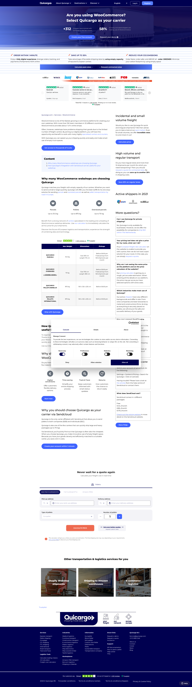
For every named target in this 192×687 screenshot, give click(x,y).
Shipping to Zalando (69, 664)
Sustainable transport (92, 649)
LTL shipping (44, 642)
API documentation (114, 647)
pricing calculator (127, 273)
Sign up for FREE (54, 540)
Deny (67, 362)
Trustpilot (43, 607)
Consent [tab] (66, 329)
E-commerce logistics (70, 642)
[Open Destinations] (86, 3)
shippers (128, 297)
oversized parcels (74, 192)
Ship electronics (68, 649)
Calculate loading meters (49, 658)
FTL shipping (44, 644)
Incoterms (110, 640)
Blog (131, 650)
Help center (111, 652)
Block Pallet (89, 638)
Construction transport (70, 640)
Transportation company (93, 651)
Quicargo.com (47, 115)
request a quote (132, 256)
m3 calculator (45, 660)
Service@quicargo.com (138, 636)
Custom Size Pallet (91, 642)
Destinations (89, 644)
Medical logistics (68, 636)
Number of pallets (110, 512)
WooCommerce (68, 115)
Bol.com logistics (68, 662)
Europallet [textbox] (47, 516)
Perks (87, 647)
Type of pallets (47, 512)
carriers (71, 221)
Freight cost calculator (48, 662)
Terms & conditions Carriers (89, 681)
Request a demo (113, 636)
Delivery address (104, 499)
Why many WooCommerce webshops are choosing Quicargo (72, 163)
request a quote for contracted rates (130, 170)
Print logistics (67, 647)
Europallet (88, 636)
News (131, 648)
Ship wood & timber (69, 651)
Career (132, 646)
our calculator (80, 223)
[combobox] (46, 503)
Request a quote (113, 638)
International (44, 647)
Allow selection (96, 362)
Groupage (43, 640)
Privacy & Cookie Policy (142, 681)
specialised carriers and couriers (95, 134)
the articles (121, 383)
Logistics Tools (45, 654)
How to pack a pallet (114, 649)
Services (57, 115)
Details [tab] (96, 329)
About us (133, 642)
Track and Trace (45, 651)
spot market (140, 130)
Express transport (46, 636)
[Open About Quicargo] (70, 3)
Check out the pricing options (129, 414)
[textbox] (45, 503)
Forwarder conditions (66, 681)
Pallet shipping (45, 638)
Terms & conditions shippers (117, 681)
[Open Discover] (98, 3)
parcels (61, 192)
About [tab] (126, 329)
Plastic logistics (67, 644)
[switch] (85, 354)
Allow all (125, 362)
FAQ (108, 654)
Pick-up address (47, 499)
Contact (132, 644)
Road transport (45, 649)
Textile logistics (67, 653)
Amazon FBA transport (70, 660)
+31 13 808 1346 (135, 638)
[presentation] (72, 503)
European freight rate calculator (134, 247)
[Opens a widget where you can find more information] (184, 683)
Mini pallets (89, 640)
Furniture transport (69, 638)
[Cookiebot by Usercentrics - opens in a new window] (130, 323)
